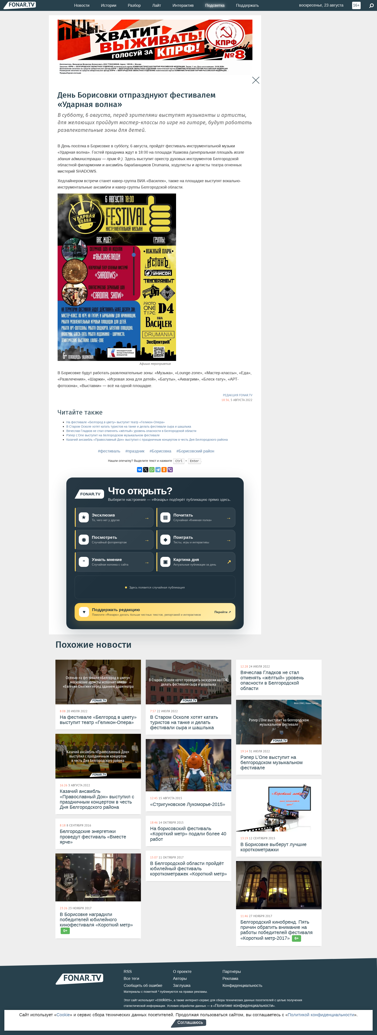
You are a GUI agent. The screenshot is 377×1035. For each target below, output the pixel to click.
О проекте (182, 971)
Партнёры (232, 971)
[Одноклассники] (164, 469)
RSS (128, 971)
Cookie (63, 1015)
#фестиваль (109, 451)
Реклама (230, 978)
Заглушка (181, 985)
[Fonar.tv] (19, 5)
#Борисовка (160, 451)
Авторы (180, 978)
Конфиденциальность (242, 985)
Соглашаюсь (190, 1022)
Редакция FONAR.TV (237, 395)
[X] (145, 469)
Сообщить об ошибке (143, 985)
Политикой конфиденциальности (321, 1015)
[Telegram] (158, 469)
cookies (163, 1000)
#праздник (134, 451)
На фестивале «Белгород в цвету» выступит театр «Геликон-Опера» (115, 422)
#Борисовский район (195, 451)
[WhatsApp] (151, 469)
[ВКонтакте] (139, 469)
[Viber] (170, 469)
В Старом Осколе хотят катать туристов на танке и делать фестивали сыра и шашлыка (128, 427)
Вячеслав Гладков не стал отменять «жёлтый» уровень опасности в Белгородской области (131, 431)
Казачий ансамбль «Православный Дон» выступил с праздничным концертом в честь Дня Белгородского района (147, 440)
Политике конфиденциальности (244, 1005)
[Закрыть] (255, 80)
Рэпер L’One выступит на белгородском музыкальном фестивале (113, 435)
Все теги (131, 978)
